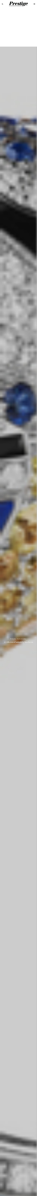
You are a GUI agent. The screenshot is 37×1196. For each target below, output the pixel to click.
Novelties (14, 639)
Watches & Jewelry (21, 639)
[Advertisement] (18, 27)
